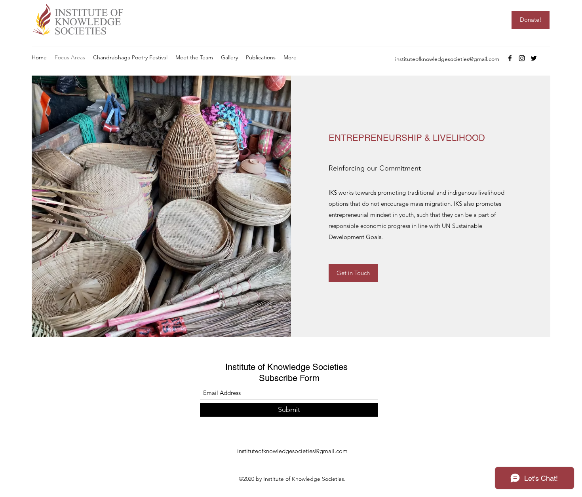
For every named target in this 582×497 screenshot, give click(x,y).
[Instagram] (522, 58)
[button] (194, 57)
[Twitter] (534, 58)
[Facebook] (510, 58)
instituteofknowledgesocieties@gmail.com (447, 59)
